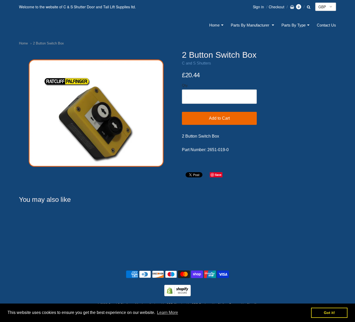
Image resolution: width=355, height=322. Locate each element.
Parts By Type (293, 25)
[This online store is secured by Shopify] (177, 295)
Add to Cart (219, 118)
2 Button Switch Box (48, 43)
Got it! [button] (329, 313)
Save (218, 175)
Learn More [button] (167, 312)
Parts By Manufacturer (250, 25)
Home (214, 25)
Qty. (185, 85)
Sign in (258, 6)
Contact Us (326, 25)
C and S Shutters (50, 25)
